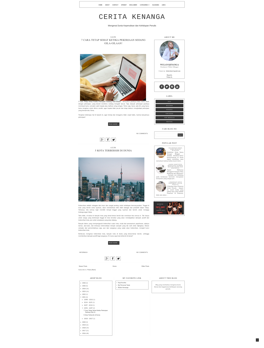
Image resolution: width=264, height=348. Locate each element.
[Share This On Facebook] (108, 140)
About (107, 5)
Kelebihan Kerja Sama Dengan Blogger (175, 149)
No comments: (142, 133)
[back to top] (257, 340)
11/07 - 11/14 (88, 305)
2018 (84, 328)
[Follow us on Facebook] (161, 86)
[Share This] (102, 140)
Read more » (114, 124)
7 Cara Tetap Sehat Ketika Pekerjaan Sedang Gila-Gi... (96, 311)
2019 (84, 325)
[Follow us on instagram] (172, 86)
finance (169, 109)
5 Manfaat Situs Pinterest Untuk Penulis (175, 183)
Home (100, 5)
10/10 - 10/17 (88, 318)
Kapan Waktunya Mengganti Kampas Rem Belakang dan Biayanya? (175, 166)
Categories (145, 5)
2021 (84, 297)
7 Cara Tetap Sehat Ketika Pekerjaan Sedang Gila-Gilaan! (113, 41)
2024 (169, 101)
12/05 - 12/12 (88, 299)
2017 (84, 330)
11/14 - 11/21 (88, 302)
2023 (84, 291)
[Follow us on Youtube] (177, 86)
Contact (115, 5)
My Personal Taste (124, 285)
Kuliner (169, 105)
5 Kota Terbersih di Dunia (113, 150)
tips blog (169, 113)
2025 (84, 286)
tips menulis (169, 117)
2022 (84, 294)
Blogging (155, 5)
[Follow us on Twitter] (167, 86)
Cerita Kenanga (132, 17)
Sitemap (124, 5)
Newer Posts (83, 266)
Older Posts (145, 266)
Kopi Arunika (122, 282)
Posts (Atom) (91, 270)
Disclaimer (133, 5)
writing (169, 121)
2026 (84, 283)
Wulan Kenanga (123, 287)
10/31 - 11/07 (88, 308)
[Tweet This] (114, 140)
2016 (84, 333)
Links (164, 5)
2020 (84, 322)
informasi (83, 252)
